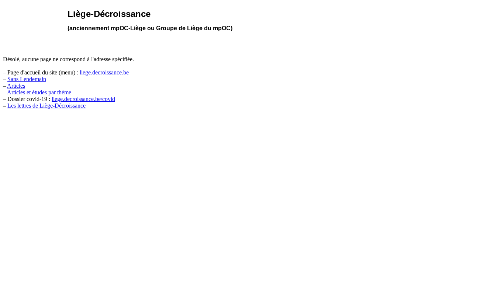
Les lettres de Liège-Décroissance (46, 105)
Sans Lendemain (26, 79)
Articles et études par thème (39, 92)
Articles (16, 86)
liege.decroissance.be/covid (83, 99)
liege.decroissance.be (104, 72)
